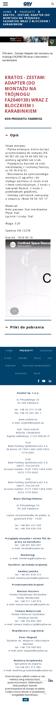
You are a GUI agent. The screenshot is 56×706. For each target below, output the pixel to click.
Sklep (37, 373)
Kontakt (10, 365)
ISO (50, 358)
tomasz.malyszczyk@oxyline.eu (32, 624)
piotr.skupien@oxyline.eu (32, 650)
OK (25, 699)
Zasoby (23, 358)
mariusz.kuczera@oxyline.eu (32, 604)
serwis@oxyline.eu (32, 548)
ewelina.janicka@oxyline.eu (32, 577)
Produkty (27, 12)
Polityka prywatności (37, 365)
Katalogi (21, 373)
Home (7, 12)
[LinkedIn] (50, 381)
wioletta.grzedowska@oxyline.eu (32, 670)
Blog (37, 358)
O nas (8, 358)
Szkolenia (46, 350)
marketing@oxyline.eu (32, 558)
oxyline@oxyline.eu (32, 422)
